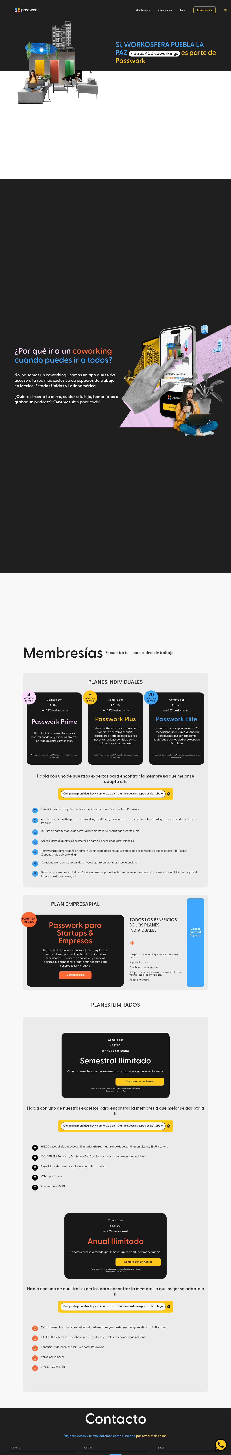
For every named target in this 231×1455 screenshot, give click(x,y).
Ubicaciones (165, 10)
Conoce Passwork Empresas (195, 932)
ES (225, 10)
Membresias (143, 10)
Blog (182, 10)
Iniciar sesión (204, 10)
